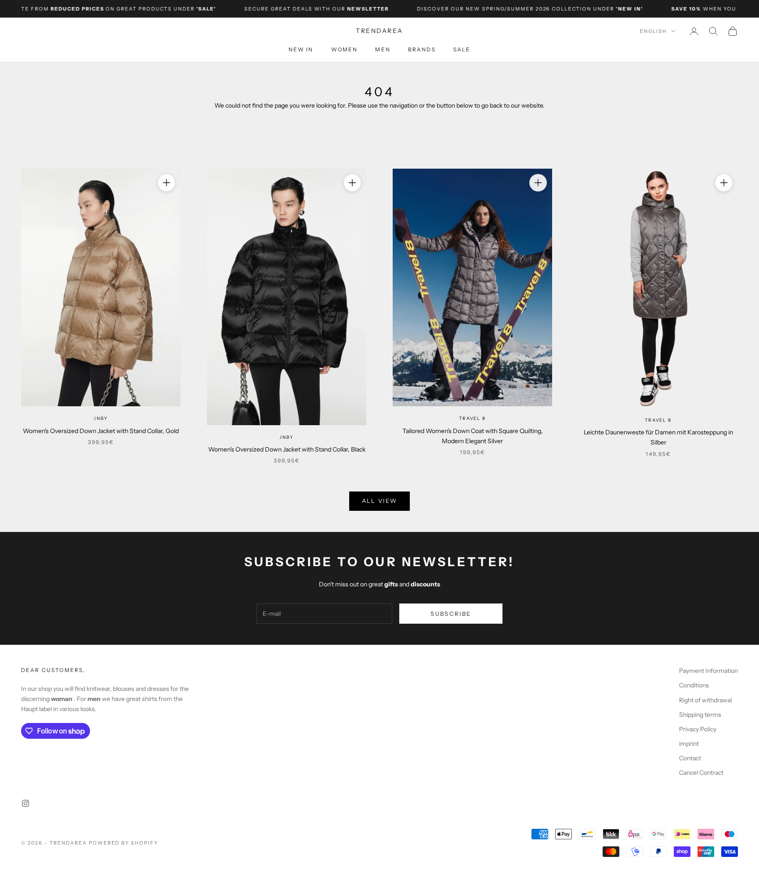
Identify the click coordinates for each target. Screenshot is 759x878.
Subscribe (450, 613)
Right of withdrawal (705, 700)
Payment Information (708, 671)
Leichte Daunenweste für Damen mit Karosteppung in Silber (658, 437)
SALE (462, 49)
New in (301, 49)
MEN (382, 49)
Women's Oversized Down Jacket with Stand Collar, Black (286, 449)
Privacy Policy (697, 729)
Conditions (694, 685)
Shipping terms (700, 715)
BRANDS (422, 49)
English (653, 31)
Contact (690, 758)
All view (380, 500)
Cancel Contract (701, 773)
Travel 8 (472, 418)
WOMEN (344, 49)
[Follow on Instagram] (25, 803)
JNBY (101, 418)
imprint (689, 744)
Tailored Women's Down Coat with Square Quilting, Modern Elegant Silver (472, 436)
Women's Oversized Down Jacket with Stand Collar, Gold (101, 431)
